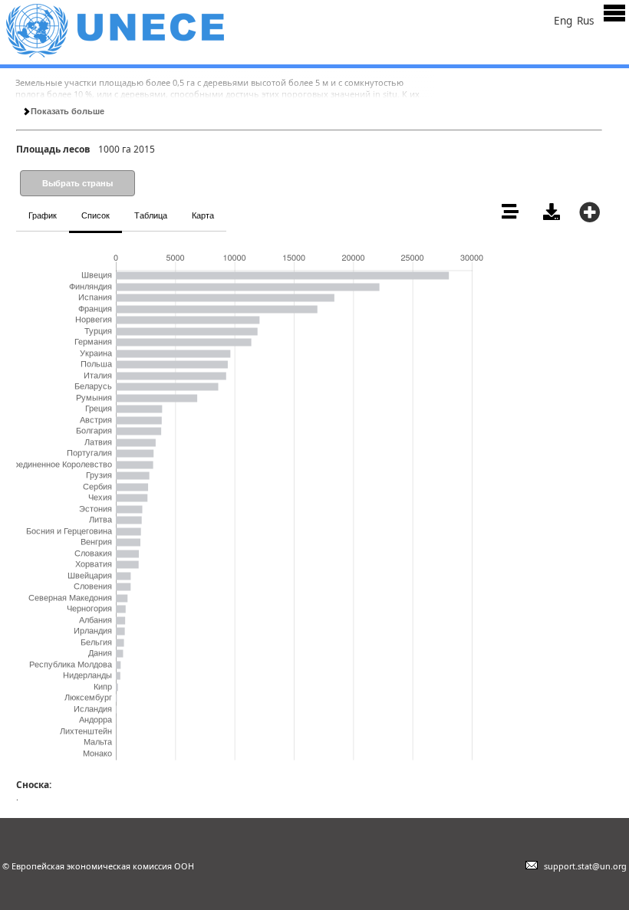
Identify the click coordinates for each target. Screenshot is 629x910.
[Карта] (242, 207)
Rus (585, 20)
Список (95, 215)
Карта (203, 215)
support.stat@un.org (583, 866)
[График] (228, 207)
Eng (563, 20)
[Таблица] (237, 207)
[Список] (233, 207)
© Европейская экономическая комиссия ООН (98, 866)
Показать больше (66, 111)
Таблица (150, 215)
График (42, 215)
